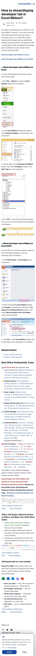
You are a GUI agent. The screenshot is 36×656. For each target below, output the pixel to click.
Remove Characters (11, 446)
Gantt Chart (13, 449)
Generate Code (10, 372)
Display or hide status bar (13, 357)
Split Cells (7, 467)
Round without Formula (23, 389)
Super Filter (26, 435)
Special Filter (8, 438)
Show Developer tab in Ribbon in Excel (15, 55)
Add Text (30, 444)
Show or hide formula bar (13, 354)
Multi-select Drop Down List (19, 408)
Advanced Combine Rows (22, 464)
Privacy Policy (12, 647)
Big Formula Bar (15, 425)
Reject (25, 652)
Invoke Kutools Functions (19, 378)
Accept (9, 652)
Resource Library (23, 428)
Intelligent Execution (24, 370)
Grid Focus (22, 423)
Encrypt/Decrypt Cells (23, 433)
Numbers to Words (26, 459)
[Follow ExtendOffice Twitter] (7, 629)
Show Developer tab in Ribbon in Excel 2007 (17, 59)
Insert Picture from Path (19, 457)
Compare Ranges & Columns (14, 419)
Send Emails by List (12, 435)
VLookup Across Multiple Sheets (15, 397)
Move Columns (19, 414)
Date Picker (15, 430)
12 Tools (21, 444)
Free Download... (16, 508)
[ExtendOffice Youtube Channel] (11, 629)
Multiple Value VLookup (21, 395)
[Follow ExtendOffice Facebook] (3, 629)
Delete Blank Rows (26, 383)
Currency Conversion (11, 462)
